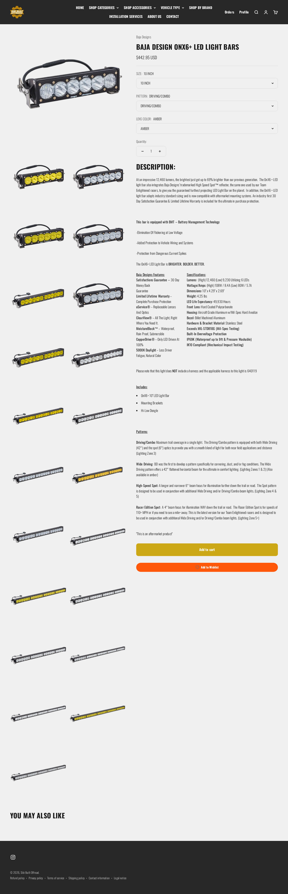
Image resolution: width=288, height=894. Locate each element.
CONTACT (172, 16)
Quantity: (141, 141)
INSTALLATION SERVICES (126, 16)
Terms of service (56, 878)
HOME (80, 7)
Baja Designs (143, 36)
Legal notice (120, 878)
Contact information (99, 878)
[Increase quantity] (160, 151)
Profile (244, 12)
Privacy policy (36, 878)
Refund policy (17, 878)
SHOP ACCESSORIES (138, 7)
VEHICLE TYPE (170, 7)
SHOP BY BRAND (200, 7)
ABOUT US (154, 16)
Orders (229, 12)
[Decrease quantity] (142, 151)
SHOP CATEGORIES (101, 7)
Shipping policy (76, 878)
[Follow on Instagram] (13, 857)
